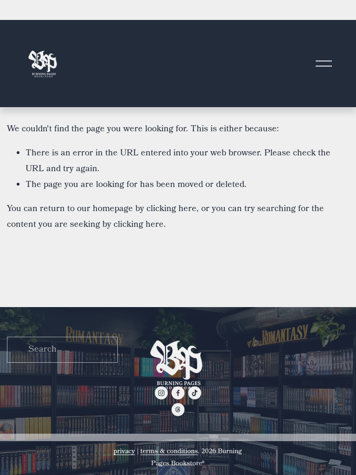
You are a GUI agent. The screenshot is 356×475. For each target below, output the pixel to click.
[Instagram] (161, 392)
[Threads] (178, 409)
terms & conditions (169, 451)
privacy (124, 451)
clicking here (171, 209)
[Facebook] (178, 392)
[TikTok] (194, 392)
